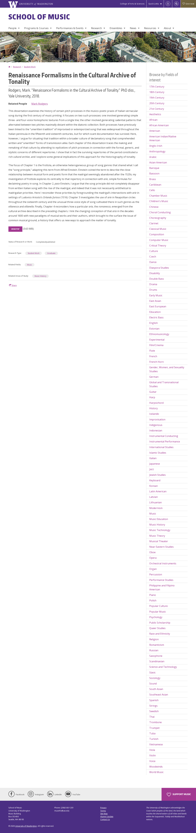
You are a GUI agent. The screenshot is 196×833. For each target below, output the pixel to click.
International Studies (161, 447)
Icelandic (154, 414)
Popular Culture (158, 606)
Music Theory (157, 535)
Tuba (152, 733)
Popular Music (157, 611)
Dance (152, 262)
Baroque (154, 168)
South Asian (156, 689)
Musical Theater (158, 541)
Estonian (154, 328)
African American (159, 125)
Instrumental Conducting (163, 436)
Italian (152, 458)
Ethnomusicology (159, 334)
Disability (154, 273)
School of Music (39, 16)
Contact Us (105, 819)
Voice (152, 761)
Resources (150, 28)
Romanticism (156, 645)
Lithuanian (155, 502)
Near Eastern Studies (161, 546)
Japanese (154, 463)
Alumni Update (106, 816)
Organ (153, 569)
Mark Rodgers (39, 103)
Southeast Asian (158, 694)
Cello (152, 190)
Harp (152, 397)
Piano (152, 595)
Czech (152, 256)
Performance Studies (161, 580)
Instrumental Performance (164, 441)
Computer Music (158, 240)
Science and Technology (163, 667)
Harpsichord (156, 402)
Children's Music (158, 201)
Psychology (155, 617)
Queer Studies (157, 628)
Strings (153, 705)
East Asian (155, 301)
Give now (190, 3)
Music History (40, 276)
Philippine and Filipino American (162, 587)
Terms (103, 810)
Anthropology (157, 151)
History (153, 408)
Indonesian (155, 430)
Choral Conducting (160, 212)
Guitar (152, 391)
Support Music (181, 794)
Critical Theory (157, 245)
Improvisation (157, 419)
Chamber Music (158, 195)
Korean (153, 486)
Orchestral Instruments (162, 563)
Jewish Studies (157, 475)
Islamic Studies (157, 452)
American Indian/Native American (162, 138)
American (154, 130)
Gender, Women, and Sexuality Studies (166, 369)
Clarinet (153, 223)
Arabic (152, 157)
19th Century (156, 97)
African (153, 119)
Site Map (104, 813)
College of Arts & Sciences (132, 3)
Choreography (157, 218)
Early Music (155, 295)
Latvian (153, 497)
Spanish (153, 700)
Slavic (152, 672)
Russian (153, 650)
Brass (152, 179)
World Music (156, 772)
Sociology (154, 678)
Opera (152, 557)
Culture (153, 251)
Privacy (103, 807)
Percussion (155, 574)
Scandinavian (156, 661)
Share (14, 285)
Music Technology (159, 530)
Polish (152, 600)
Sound (153, 683)
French (153, 356)
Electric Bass (156, 317)
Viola (152, 750)
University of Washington (26, 826)
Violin (152, 755)
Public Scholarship (159, 622)
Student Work (30, 66)
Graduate (51, 253)
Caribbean (155, 184)
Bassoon (154, 173)
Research (96, 28)
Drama (153, 284)
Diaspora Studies (159, 267)
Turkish (153, 739)
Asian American (158, 162)
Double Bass (156, 278)
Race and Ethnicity (159, 633)
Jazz (151, 469)
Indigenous (155, 425)
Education (155, 312)
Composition (156, 234)
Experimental (156, 339)
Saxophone (155, 656)
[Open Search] (176, 4)
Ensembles (116, 28)
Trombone (155, 722)
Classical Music (157, 229)
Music (29, 264)
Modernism (155, 508)
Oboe (152, 552)
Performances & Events (69, 28)
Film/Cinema (156, 345)
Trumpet (154, 728)
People (12, 28)
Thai (152, 716)
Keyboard (154, 480)
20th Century (156, 103)
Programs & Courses (36, 28)
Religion (154, 639)
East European (157, 306)
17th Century (156, 86)
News (133, 28)
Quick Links (153, 3)
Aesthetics (155, 114)
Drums (153, 289)
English (153, 323)
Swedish (154, 711)
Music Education (158, 519)
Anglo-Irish (155, 145)
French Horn (156, 361)
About (167, 28)
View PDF (15, 229)
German (153, 376)
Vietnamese (156, 744)
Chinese (153, 207)
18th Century (156, 92)
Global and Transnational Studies (164, 384)
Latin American (157, 491)
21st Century (156, 108)
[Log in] (168, 4)
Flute (152, 350)
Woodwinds (156, 766)
